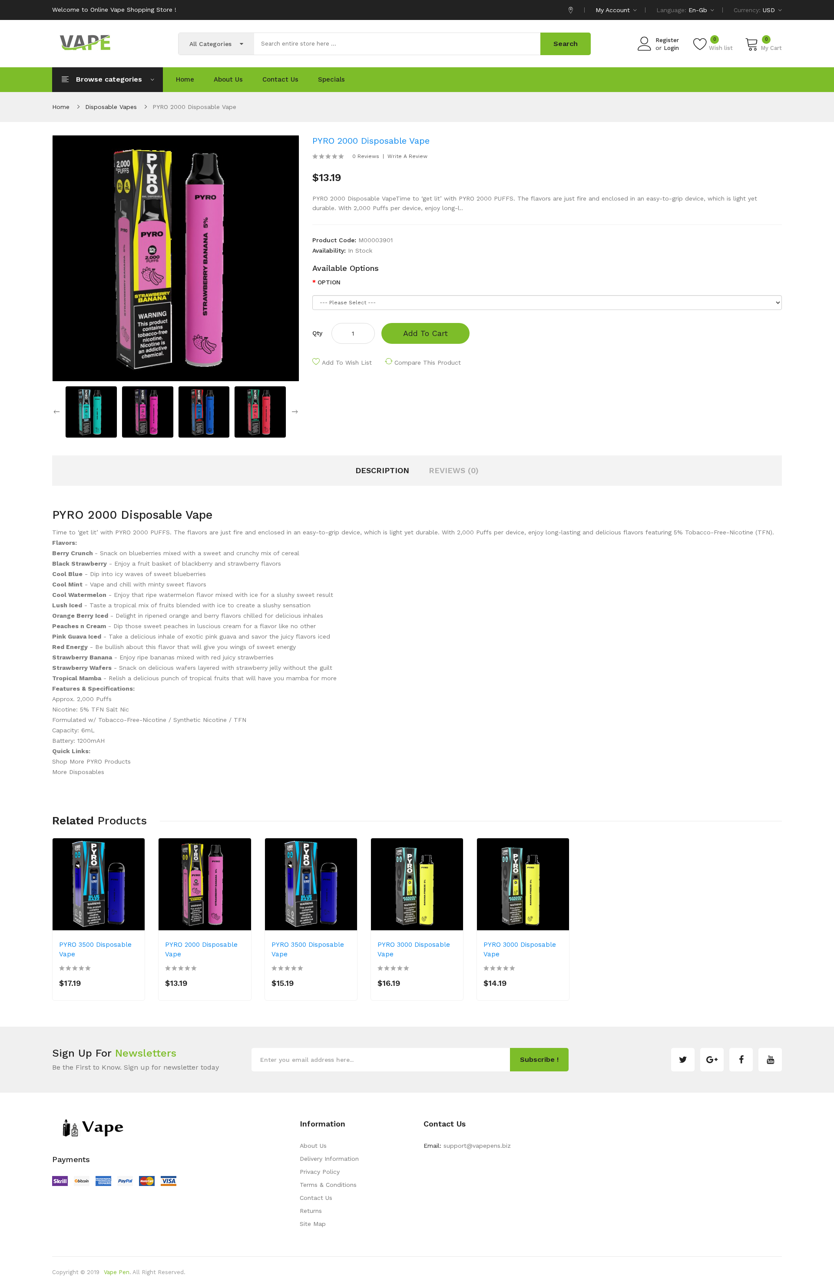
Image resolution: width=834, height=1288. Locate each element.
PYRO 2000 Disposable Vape (194, 106)
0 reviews (365, 156)
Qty (317, 332)
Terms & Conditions (328, 1184)
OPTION (329, 282)
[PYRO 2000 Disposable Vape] (91, 411)
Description (382, 470)
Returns (311, 1210)
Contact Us (316, 1197)
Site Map (313, 1223)
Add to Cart (425, 333)
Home (61, 106)
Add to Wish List (347, 362)
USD (770, 10)
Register (667, 40)
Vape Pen (116, 1272)
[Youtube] (770, 1059)
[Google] (712, 1059)
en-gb (698, 10)
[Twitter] (683, 1059)
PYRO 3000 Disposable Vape (413, 949)
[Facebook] (741, 1059)
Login (671, 48)
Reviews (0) (454, 470)
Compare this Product (427, 362)
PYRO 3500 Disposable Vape (95, 949)
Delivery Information (329, 1158)
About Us (313, 1145)
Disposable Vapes (111, 106)
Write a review (407, 156)
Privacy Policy (320, 1171)
